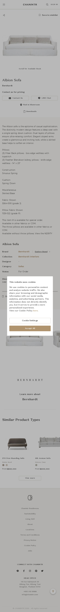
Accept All (30, 328)
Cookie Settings (30, 321)
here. (35, 311)
